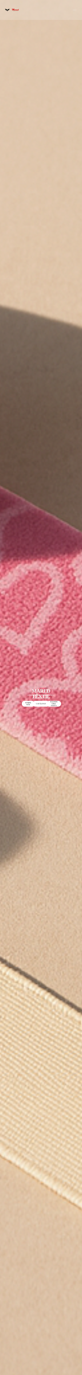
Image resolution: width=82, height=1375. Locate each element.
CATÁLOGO (41, 704)
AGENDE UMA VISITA (54, 704)
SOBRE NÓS (28, 704)
